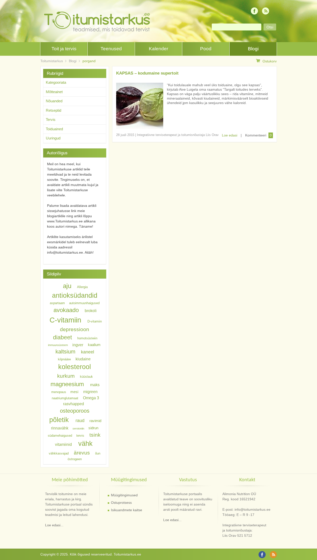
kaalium (94, 345)
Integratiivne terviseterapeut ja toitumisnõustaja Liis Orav (178, 135)
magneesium (67, 384)
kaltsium (65, 351)
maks (95, 384)
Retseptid (53, 110)
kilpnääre (64, 359)
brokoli (91, 310)
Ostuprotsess (121, 503)
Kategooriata (56, 82)
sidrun (93, 428)
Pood (205, 48)
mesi (74, 392)
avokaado (66, 310)
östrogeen (75, 459)
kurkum (66, 376)
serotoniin (78, 428)
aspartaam (57, 303)
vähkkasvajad (59, 453)
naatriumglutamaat (65, 398)
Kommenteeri (255, 135)
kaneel (87, 351)
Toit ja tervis (64, 48)
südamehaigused (60, 435)
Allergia (82, 287)
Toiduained (54, 129)
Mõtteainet (54, 92)
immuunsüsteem (58, 345)
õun (97, 453)
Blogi (253, 48)
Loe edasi (229, 135)
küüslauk (86, 376)
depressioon (74, 329)
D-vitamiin (94, 321)
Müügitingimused (124, 495)
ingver (77, 344)
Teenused (111, 48)
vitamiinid (63, 444)
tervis (80, 435)
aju (67, 285)
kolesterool (74, 367)
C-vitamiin (65, 320)
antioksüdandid (74, 295)
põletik (59, 420)
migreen (90, 391)
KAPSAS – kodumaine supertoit (147, 73)
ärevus (82, 452)
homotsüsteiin (87, 338)
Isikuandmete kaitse (126, 510)
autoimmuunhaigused (84, 303)
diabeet (62, 337)
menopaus (58, 392)
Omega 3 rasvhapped (81, 400)
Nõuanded (54, 101)
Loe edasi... (54, 525)
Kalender (158, 48)
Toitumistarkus (51, 61)
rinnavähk (59, 428)
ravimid (95, 421)
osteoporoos (74, 410)
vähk (85, 443)
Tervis (50, 119)
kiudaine (83, 358)
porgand (89, 61)
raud (80, 420)
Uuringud (53, 138)
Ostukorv (270, 61)
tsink (95, 435)
